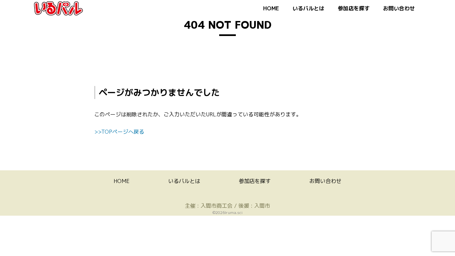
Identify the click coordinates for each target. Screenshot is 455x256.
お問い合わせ (399, 8)
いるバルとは (308, 8)
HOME (271, 8)
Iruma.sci (233, 212)
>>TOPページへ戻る (119, 131)
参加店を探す (354, 8)
